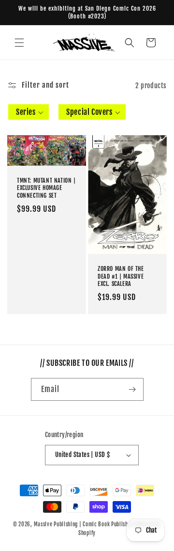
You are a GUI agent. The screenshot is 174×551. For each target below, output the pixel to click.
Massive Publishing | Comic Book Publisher (83, 524)
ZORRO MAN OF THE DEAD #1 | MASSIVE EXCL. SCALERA (121, 276)
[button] (19, 42)
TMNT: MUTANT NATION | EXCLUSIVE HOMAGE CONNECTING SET (46, 188)
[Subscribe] (132, 389)
